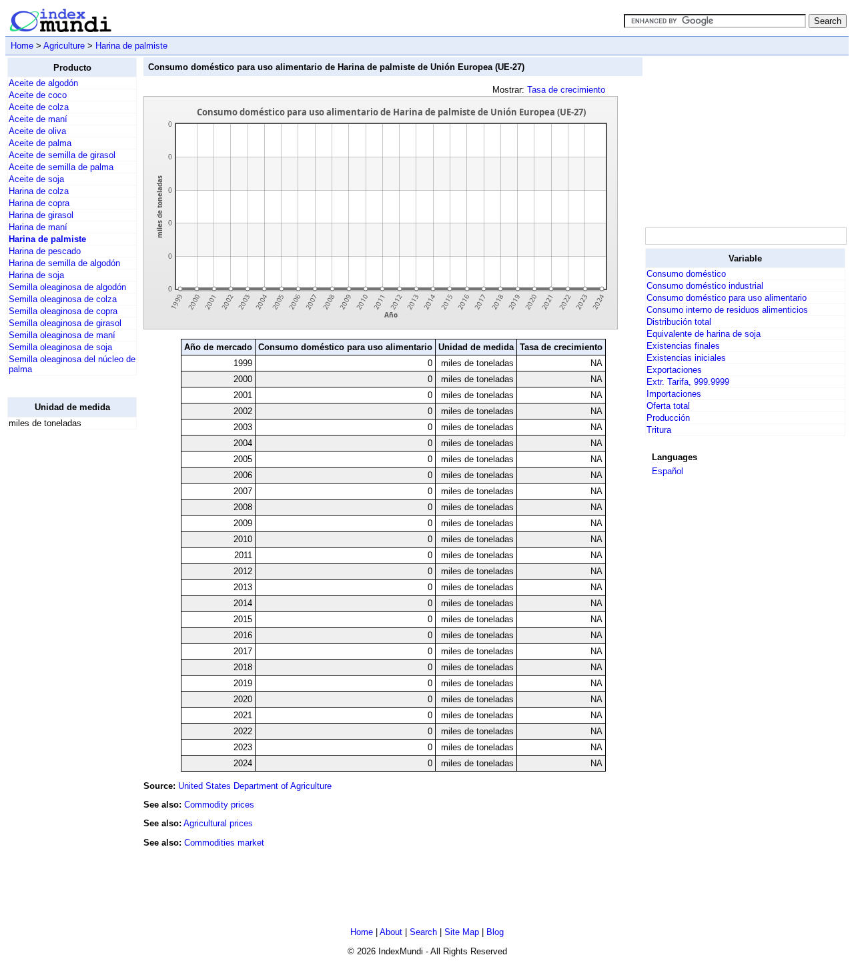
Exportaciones (674, 370)
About (391, 932)
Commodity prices (219, 805)
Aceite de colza (39, 107)
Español (667, 471)
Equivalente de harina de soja (704, 334)
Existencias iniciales (686, 358)
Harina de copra (39, 203)
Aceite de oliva (37, 131)
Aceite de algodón (43, 83)
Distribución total (679, 322)
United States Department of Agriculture (255, 786)
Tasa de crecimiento (566, 90)
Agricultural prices (218, 823)
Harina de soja (36, 275)
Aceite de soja (36, 179)
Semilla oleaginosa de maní (62, 335)
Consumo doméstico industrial (705, 286)
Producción (668, 418)
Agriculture (64, 46)
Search (423, 932)
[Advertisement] (60, 640)
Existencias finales (683, 346)
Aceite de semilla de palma (61, 167)
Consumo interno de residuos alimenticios (727, 310)
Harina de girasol (41, 215)
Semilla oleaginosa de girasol (65, 323)
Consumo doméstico (686, 274)
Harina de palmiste (131, 46)
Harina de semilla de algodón (64, 263)
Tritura (659, 430)
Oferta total (668, 406)
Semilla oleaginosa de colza (63, 299)
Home (22, 46)
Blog (495, 932)
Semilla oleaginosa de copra (63, 311)
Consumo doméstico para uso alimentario (727, 298)
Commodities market (224, 843)
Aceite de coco (38, 95)
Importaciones (674, 394)
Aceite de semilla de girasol (62, 155)
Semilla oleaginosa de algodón (67, 287)
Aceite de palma (40, 143)
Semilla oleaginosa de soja (60, 347)
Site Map (461, 932)
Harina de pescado (45, 251)
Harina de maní (38, 227)
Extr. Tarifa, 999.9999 (688, 382)
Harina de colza (39, 191)
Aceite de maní (38, 119)
